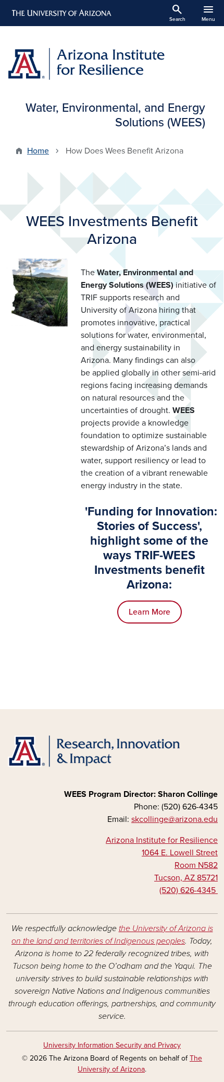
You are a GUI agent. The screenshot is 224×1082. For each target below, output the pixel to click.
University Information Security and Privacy (112, 1045)
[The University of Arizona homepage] (60, 13)
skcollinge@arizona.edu (174, 819)
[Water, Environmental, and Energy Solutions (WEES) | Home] (112, 63)
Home (38, 151)
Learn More (149, 612)
